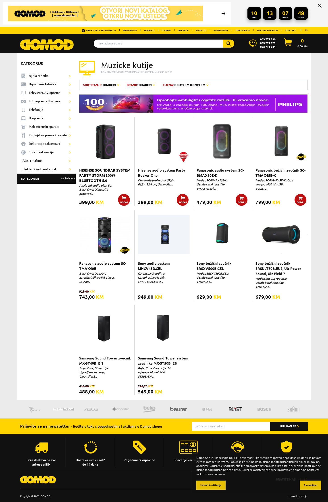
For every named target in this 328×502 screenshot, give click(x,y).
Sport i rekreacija (41, 152)
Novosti (149, 30)
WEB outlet (130, 30)
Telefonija (36, 109)
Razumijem (310, 485)
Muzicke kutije (163, 72)
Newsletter (221, 30)
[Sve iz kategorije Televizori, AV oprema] (70, 93)
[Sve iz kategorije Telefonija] (70, 110)
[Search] (228, 44)
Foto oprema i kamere (44, 101)
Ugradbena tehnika (42, 84)
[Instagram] (306, 30)
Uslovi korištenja (298, 496)
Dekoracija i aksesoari (44, 143)
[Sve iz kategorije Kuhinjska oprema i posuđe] (70, 135)
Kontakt (290, 30)
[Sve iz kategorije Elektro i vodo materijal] (70, 169)
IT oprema (36, 118)
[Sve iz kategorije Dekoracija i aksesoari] (70, 144)
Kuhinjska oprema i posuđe (48, 135)
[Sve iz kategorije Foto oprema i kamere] (70, 101)
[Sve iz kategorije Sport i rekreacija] (70, 152)
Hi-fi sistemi (146, 72)
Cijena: (184, 85)
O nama (166, 30)
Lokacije (183, 30)
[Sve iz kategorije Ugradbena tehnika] (70, 84)
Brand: (139, 85)
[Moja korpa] (287, 44)
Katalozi (201, 30)
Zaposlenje (242, 30)
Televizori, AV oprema (44, 93)
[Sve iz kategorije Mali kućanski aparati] (70, 127)
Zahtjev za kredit (267, 30)
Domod (105, 72)
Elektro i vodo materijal (39, 169)
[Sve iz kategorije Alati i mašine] (70, 161)
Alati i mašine (32, 160)
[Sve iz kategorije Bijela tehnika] (70, 76)
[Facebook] (301, 30)
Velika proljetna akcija (101, 30)
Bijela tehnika (38, 76)
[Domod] (47, 42)
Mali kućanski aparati (44, 126)
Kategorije (48, 178)
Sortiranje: (99, 85)
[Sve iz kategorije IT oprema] (70, 118)
